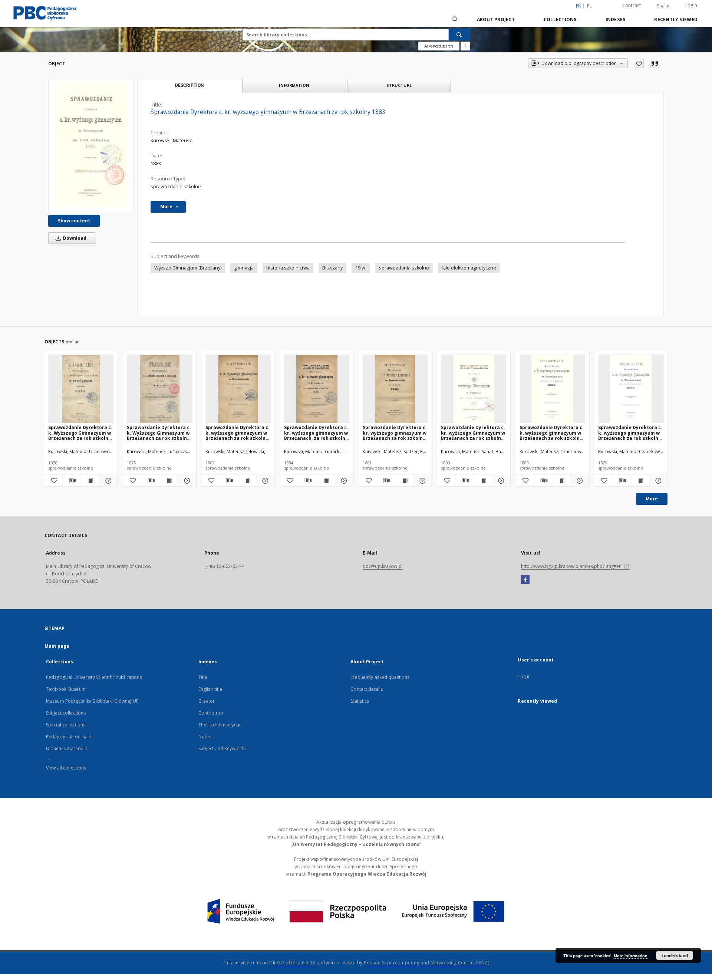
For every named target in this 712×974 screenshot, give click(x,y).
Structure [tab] (399, 85)
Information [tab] (294, 85)
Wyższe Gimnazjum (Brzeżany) (187, 268)
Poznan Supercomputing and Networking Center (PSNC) (426, 963)
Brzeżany (332, 268)
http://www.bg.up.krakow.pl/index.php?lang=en (572, 566)
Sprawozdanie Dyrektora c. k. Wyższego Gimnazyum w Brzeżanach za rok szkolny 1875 (159, 432)
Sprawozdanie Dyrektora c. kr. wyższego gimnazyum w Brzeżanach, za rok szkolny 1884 (316, 432)
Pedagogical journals (68, 736)
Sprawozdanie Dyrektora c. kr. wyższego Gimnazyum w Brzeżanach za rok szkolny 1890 (473, 432)
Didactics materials (66, 748)
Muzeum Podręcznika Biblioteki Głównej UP (92, 701)
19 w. (360, 268)
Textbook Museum (66, 689)
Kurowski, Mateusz (171, 140)
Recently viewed (676, 19)
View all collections (66, 768)
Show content (74, 221)
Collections (560, 19)
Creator (206, 701)
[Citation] (654, 63)
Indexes (616, 19)
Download (74, 238)
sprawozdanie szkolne (176, 186)
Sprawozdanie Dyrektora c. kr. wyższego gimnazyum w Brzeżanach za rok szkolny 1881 (395, 432)
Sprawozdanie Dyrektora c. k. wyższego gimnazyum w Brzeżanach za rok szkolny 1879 (630, 432)
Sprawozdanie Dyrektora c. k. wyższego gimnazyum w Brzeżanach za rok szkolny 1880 (552, 432)
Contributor (211, 713)
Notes (204, 736)
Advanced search (438, 46)
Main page (56, 646)
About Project (496, 19)
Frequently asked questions (379, 677)
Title (203, 677)
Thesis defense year (219, 725)
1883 (156, 163)
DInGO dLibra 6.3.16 (292, 963)
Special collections (65, 725)
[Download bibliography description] (71, 481)
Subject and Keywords (221, 748)
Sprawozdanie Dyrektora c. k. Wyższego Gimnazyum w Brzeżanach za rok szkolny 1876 (80, 432)
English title (210, 689)
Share (663, 6)
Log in (524, 676)
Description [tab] (189, 85)
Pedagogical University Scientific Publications (94, 677)
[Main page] (454, 19)
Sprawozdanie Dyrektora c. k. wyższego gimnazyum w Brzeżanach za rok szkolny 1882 (237, 432)
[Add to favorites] (639, 63)
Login (691, 5)
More (652, 499)
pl (589, 5)
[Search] (459, 34)
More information (630, 955)
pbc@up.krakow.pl (383, 566)
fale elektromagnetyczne (469, 268)
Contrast (631, 5)
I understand (675, 955)
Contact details (366, 689)
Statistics (359, 701)
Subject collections (66, 713)
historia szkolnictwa (288, 268)
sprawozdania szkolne (404, 268)
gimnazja (244, 268)
